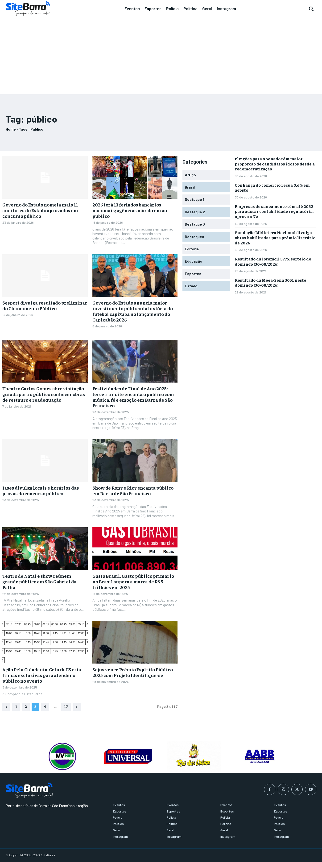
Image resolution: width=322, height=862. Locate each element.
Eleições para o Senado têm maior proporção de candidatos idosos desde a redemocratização (275, 163)
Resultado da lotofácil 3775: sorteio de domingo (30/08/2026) (273, 261)
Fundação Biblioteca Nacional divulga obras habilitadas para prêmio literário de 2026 (275, 237)
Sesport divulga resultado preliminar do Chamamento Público (44, 305)
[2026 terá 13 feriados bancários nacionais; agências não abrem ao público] (135, 177)
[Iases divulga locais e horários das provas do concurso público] (45, 460)
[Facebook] (269, 789)
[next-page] (77, 707)
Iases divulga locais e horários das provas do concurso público (40, 490)
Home (11, 129)
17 (66, 706)
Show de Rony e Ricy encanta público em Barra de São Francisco (132, 490)
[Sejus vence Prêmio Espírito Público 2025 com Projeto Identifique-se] (135, 642)
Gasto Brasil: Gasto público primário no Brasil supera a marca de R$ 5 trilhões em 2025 (133, 581)
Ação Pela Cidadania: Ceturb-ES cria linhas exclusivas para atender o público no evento (41, 675)
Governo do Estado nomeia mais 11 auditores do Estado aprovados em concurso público (40, 210)
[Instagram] (283, 789)
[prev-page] (6, 707)
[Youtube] (310, 789)
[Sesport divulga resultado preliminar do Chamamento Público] (45, 275)
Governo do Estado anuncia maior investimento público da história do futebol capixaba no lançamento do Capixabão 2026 (132, 311)
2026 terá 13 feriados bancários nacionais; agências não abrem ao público (129, 210)
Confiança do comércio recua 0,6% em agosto (272, 187)
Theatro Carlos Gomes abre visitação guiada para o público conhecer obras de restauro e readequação (43, 394)
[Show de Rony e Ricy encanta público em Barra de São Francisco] (135, 460)
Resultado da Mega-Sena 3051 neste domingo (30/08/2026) (270, 282)
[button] (311, 9)
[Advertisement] (161, 54)
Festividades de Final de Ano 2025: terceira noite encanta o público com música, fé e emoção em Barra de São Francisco (133, 396)
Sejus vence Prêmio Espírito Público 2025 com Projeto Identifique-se (132, 672)
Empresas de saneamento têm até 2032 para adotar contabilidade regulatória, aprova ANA (274, 211)
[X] (297, 789)
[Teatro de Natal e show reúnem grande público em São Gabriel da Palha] (45, 548)
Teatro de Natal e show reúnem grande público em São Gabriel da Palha (39, 581)
